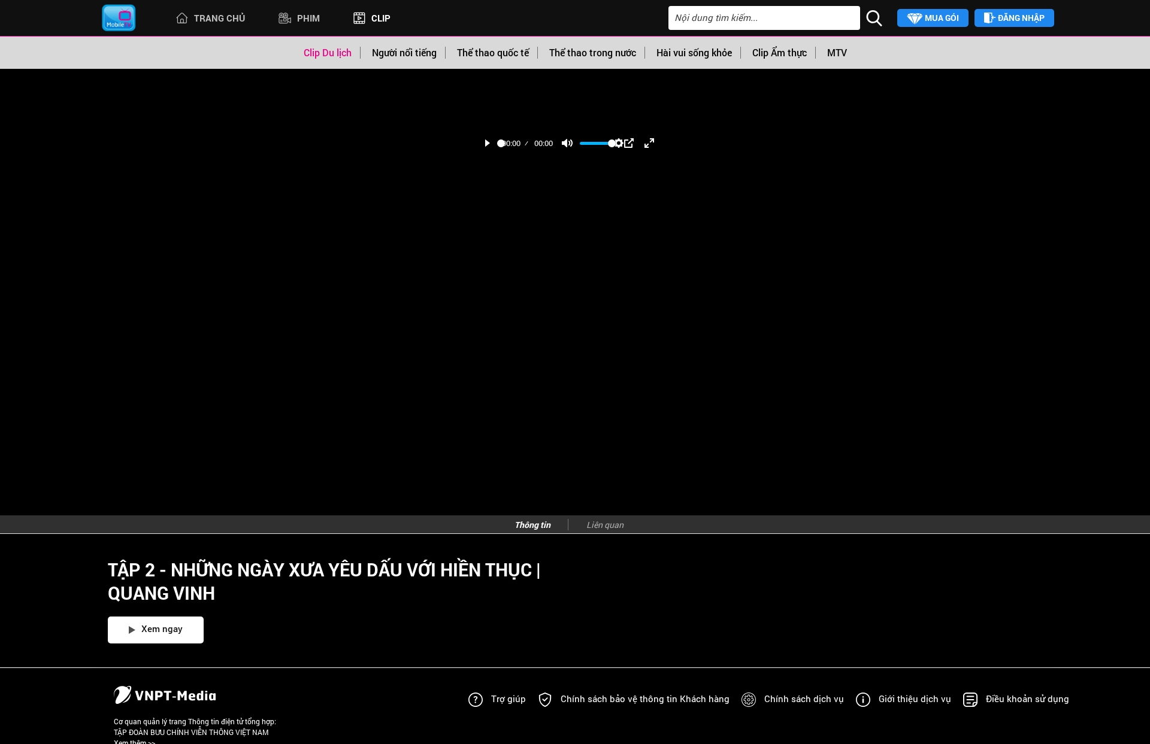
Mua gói (941, 17)
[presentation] (599, 524)
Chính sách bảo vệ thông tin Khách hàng (645, 698)
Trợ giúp (508, 698)
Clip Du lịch (328, 52)
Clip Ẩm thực (779, 52)
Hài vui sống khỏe (694, 52)
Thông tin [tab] (532, 524)
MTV (837, 52)
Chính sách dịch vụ (804, 698)
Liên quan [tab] (605, 524)
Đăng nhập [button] (1020, 17)
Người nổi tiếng (404, 52)
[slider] (501, 143)
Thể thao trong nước (592, 52)
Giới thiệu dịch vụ (915, 698)
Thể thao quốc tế (493, 52)
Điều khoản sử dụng (1027, 698)
